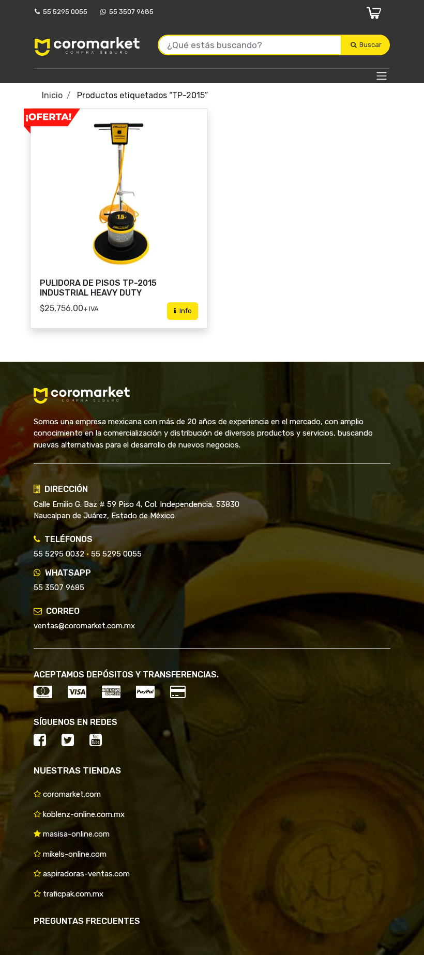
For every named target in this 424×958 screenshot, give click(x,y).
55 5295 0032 (59, 554)
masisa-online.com (75, 834)
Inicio (52, 95)
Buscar (371, 45)
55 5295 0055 (63, 12)
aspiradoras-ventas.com (85, 873)
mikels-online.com (74, 854)
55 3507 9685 (130, 12)
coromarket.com (71, 794)
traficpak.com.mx (72, 894)
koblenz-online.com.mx (83, 814)
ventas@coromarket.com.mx (84, 625)
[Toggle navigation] (381, 76)
